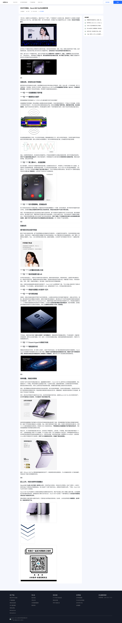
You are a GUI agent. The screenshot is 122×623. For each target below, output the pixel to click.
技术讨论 (15, 2)
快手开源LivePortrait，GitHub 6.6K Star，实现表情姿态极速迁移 (94, 22)
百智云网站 (12, 607)
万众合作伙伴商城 (80, 600)
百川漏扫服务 (13, 605)
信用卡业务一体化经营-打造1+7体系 (94, 31)
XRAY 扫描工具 (56, 602)
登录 (118, 2)
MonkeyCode (13, 610)
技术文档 (34, 597)
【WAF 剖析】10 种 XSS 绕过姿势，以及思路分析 (94, 34)
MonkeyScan (13, 613)
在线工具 (40, 2)
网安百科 (34, 605)
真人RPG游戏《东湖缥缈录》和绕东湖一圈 (94, 28)
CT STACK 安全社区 (57, 597)
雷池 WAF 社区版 (13, 597)
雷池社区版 (55, 600)
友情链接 (78, 605)
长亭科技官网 (79, 597)
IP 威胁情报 (32, 2)
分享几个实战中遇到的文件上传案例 (94, 25)
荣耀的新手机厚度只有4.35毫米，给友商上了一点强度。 (94, 19)
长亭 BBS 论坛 (79, 602)
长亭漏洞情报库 (23, 2)
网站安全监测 (13, 602)
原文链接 (42, 11)
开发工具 (34, 600)
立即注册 (107, 2)
